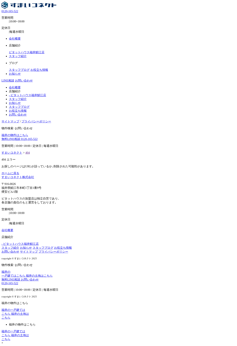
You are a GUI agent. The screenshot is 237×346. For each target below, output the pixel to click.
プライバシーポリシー (36, 121)
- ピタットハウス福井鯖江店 (27, 95)
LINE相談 (7, 80)
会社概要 (15, 38)
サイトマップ (10, 121)
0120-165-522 (9, 11)
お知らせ (15, 73)
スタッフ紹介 (18, 56)
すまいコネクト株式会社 (17, 177)
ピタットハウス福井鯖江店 (26, 52)
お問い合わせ (24, 80)
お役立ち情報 (39, 69)
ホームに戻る (10, 173)
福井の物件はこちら (14, 135)
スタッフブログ (19, 69)
